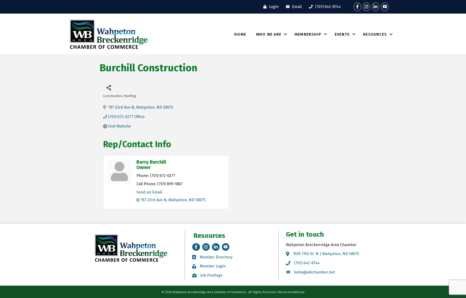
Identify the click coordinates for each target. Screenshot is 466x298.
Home (240, 34)
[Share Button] (108, 87)
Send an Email (149, 192)
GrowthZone (296, 292)
